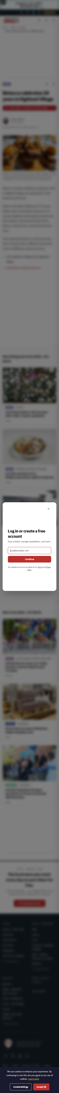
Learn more (33, 1079)
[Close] (48, 508)
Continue (29, 559)
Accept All (41, 1087)
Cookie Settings (20, 1087)
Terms (40, 567)
